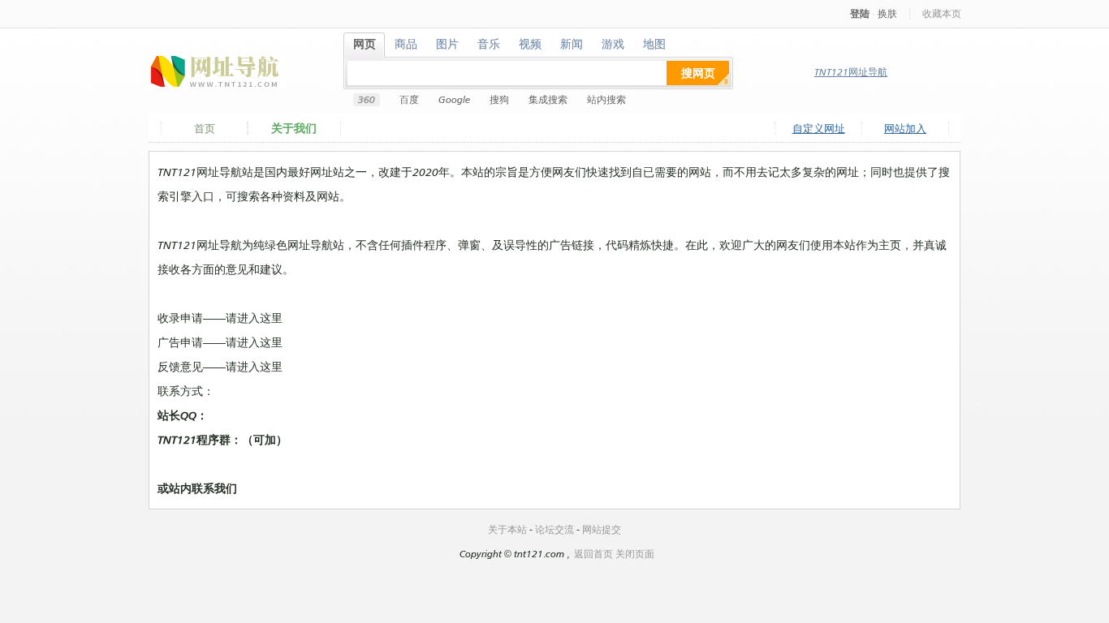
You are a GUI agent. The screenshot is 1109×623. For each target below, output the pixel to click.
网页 (365, 44)
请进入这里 (254, 317)
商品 (406, 44)
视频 (530, 44)
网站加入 (905, 128)
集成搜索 (548, 99)
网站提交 (601, 529)
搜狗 (499, 99)
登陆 (860, 13)
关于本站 (507, 529)
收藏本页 (941, 13)
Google (454, 99)
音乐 (489, 44)
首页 (204, 128)
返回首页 (593, 554)
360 (366, 99)
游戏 (613, 44)
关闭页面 (634, 554)
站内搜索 (606, 99)
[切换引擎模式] (723, 79)
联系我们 (214, 488)
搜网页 (698, 72)
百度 (409, 99)
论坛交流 (554, 529)
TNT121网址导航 (850, 72)
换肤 (887, 13)
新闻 (572, 44)
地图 (655, 44)
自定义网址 (818, 128)
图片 (448, 44)
